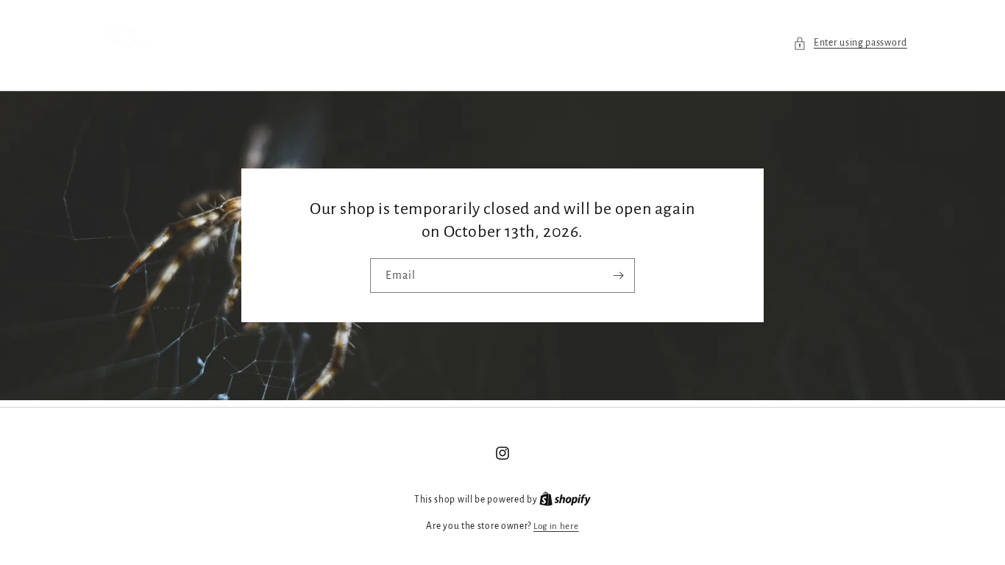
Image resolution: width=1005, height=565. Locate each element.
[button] (850, 43)
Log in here (556, 526)
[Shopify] (565, 500)
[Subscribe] (618, 276)
